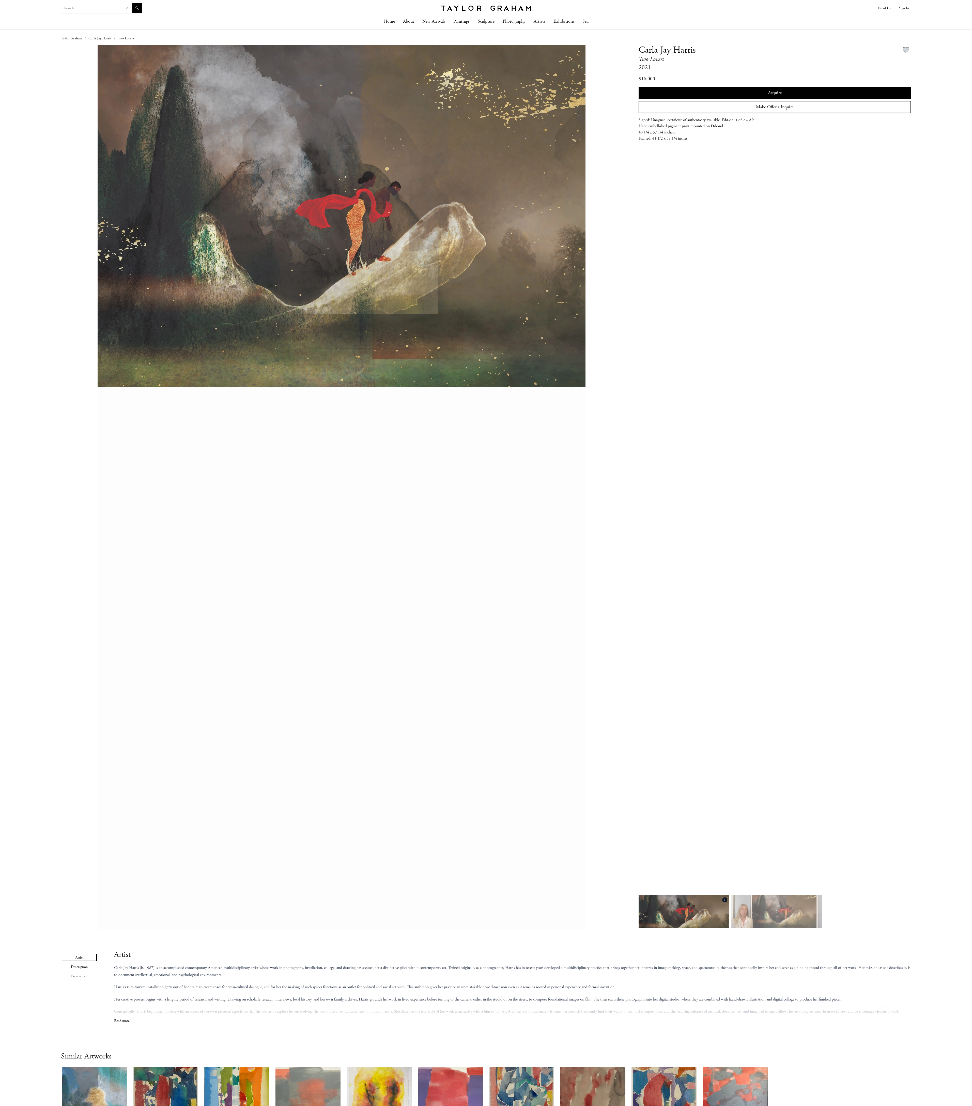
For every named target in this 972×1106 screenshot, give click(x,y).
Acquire (775, 93)
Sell (585, 21)
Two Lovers (126, 38)
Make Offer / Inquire (775, 107)
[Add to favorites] (906, 50)
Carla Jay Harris (100, 38)
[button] (341, 487)
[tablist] (79, 967)
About (408, 21)
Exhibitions (563, 21)
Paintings (461, 21)
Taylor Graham (71, 38)
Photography (514, 21)
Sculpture (486, 21)
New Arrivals (433, 21)
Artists (539, 21)
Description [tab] (79, 967)
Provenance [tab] (79, 976)
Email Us (884, 8)
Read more (122, 1021)
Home (389, 21)
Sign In (904, 8)
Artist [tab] (79, 957)
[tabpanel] (512, 987)
